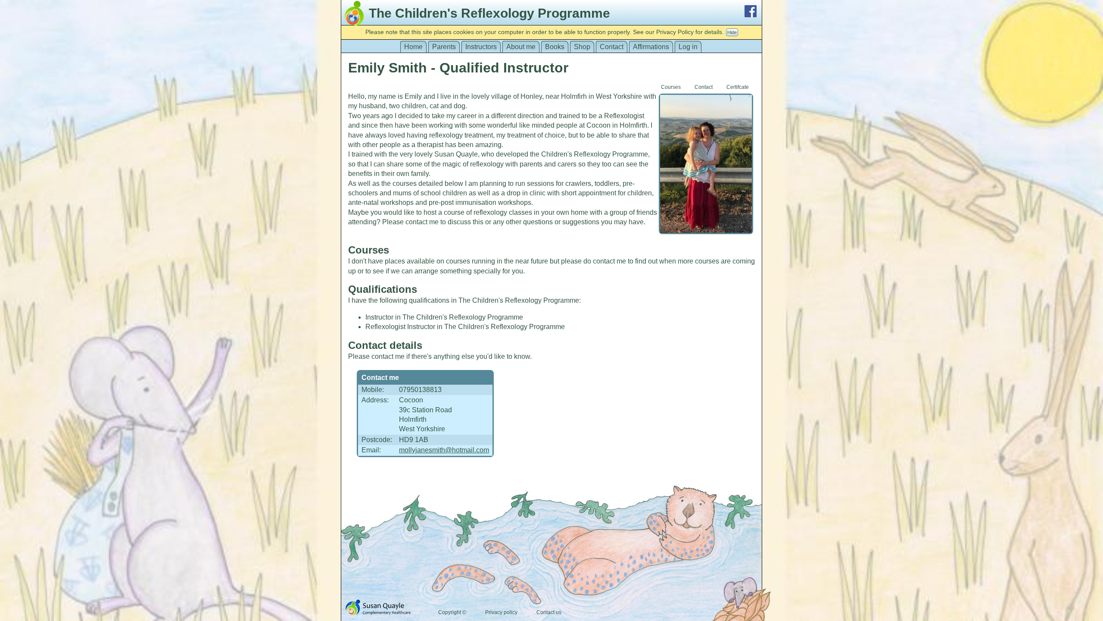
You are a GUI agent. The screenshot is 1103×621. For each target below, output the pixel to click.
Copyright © (452, 612)
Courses (671, 87)
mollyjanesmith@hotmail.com (444, 450)
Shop (582, 46)
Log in (688, 46)
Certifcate (737, 87)
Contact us (548, 612)
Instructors (481, 46)
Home (413, 46)
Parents (444, 46)
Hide (732, 32)
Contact (611, 46)
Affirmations (651, 46)
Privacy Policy (675, 31)
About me (521, 46)
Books (554, 46)
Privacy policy (501, 612)
